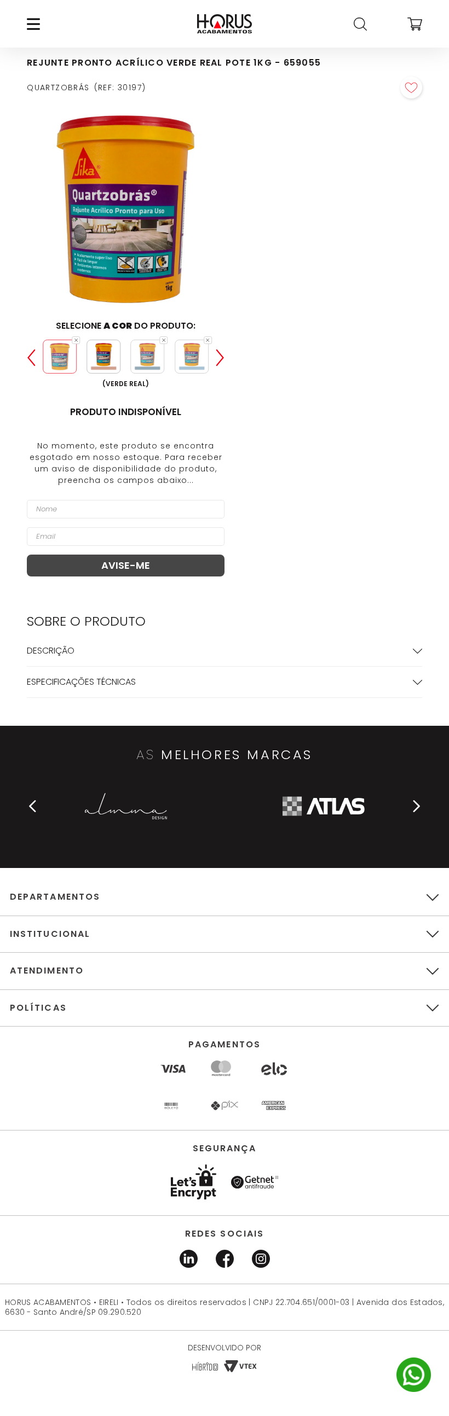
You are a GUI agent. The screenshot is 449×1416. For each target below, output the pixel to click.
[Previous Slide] (31, 357)
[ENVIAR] (126, 565)
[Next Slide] (220, 357)
